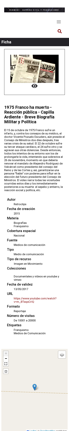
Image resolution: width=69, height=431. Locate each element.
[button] (34, 387)
